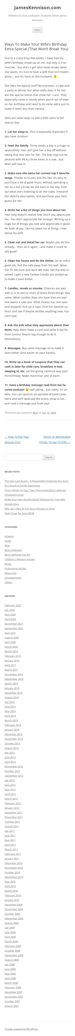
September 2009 (14, 918)
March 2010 (11, 890)
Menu (37, 29)
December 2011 (13, 812)
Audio (8, 541)
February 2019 (13, 656)
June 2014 (10, 706)
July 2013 (10, 752)
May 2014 (10, 711)
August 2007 (12, 1006)
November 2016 (14, 674)
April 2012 (10, 794)
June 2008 (10, 969)
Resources (10, 573)
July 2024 (10, 610)
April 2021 (10, 633)
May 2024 (10, 614)
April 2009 (10, 937)
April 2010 (10, 886)
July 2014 (10, 702)
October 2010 (12, 872)
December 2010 (13, 863)
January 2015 (12, 688)
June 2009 (10, 932)
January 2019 (12, 660)
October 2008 (12, 950)
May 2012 (10, 789)
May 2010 (10, 881)
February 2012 (13, 803)
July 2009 (10, 927)
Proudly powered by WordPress (21, 1029)
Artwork (9, 536)
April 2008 (10, 978)
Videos (8, 582)
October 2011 (12, 821)
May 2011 (10, 840)
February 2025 (13, 605)
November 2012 (14, 766)
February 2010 (13, 895)
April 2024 (10, 619)
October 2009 (12, 914)
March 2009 (11, 941)
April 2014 (10, 716)
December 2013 (13, 734)
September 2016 (14, 679)
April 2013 (10, 762)
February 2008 (13, 987)
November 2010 (14, 867)
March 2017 (11, 669)
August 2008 (12, 960)
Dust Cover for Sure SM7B (19, 513)
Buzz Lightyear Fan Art (17, 554)
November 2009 (14, 909)
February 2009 (13, 946)
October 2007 (12, 1001)
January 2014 (12, 729)
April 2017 (10, 665)
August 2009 (12, 923)
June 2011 (10, 835)
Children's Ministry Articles (20, 559)
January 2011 (12, 858)
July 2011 (10, 831)
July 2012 (10, 780)
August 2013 (12, 748)
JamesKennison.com (37, 8)
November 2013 (14, 739)
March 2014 (11, 720)
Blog (35, 412)
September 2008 (14, 955)
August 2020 (12, 637)
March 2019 (11, 651)
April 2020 (10, 642)
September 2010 (14, 877)
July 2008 (10, 964)
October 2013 (12, 743)
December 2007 (13, 992)
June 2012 (10, 785)
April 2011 (10, 844)
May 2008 (10, 973)
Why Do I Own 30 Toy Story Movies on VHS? (30, 508)
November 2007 (14, 996)
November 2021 (14, 623)
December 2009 (13, 904)
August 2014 (12, 697)
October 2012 (12, 771)
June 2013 (10, 757)
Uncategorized (13, 577)
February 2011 (13, 854)
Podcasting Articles (15, 568)
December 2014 (13, 693)
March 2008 (11, 983)
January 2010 (12, 900)
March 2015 (11, 683)
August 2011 (12, 826)
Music (8, 564)
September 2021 (14, 628)
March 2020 (11, 646)
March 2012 (11, 798)
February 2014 (13, 725)
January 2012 (12, 808)
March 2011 (11, 849)
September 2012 (14, 775)
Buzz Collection (13, 550)
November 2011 (14, 817)
